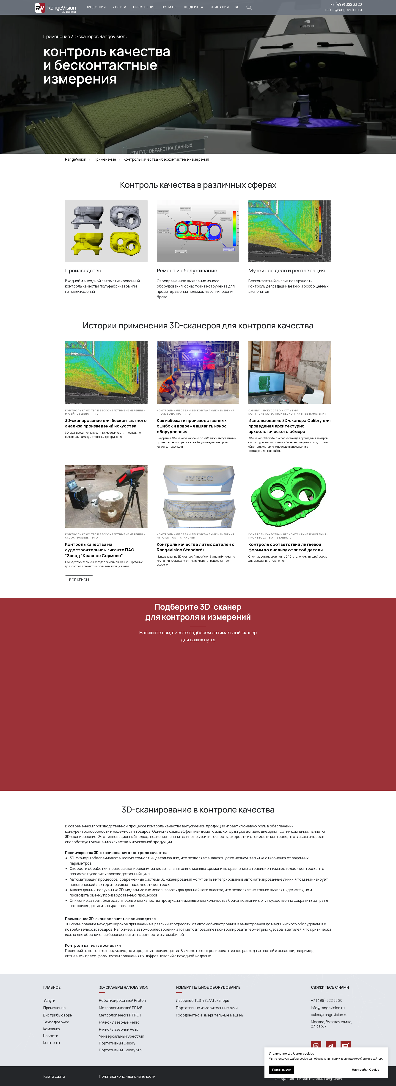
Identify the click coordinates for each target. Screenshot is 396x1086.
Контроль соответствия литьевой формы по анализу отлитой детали (285, 547)
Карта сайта (54, 1076)
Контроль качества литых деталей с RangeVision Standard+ (195, 547)
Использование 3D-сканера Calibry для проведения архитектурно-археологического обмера (289, 426)
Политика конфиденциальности (127, 1076)
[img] (249, 7)
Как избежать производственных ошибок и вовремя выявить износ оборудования (192, 426)
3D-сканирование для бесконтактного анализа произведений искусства (106, 423)
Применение (105, 159)
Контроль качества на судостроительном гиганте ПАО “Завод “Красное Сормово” (99, 550)
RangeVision (75, 159)
